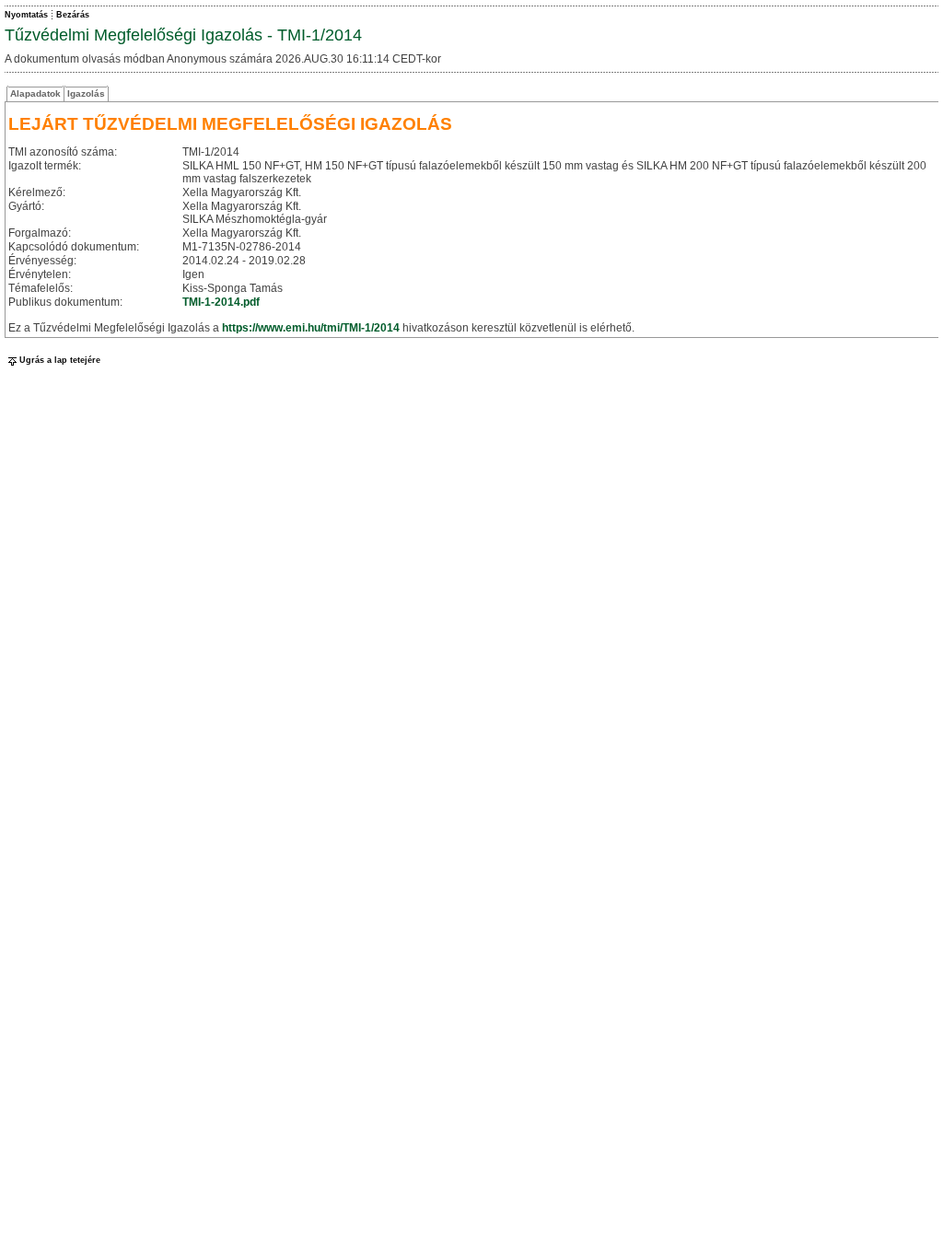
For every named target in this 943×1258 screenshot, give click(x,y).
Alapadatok (35, 93)
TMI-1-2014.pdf (221, 302)
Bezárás (72, 14)
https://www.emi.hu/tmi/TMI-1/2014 (311, 327)
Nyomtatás (26, 14)
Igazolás (86, 93)
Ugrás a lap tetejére (59, 360)
